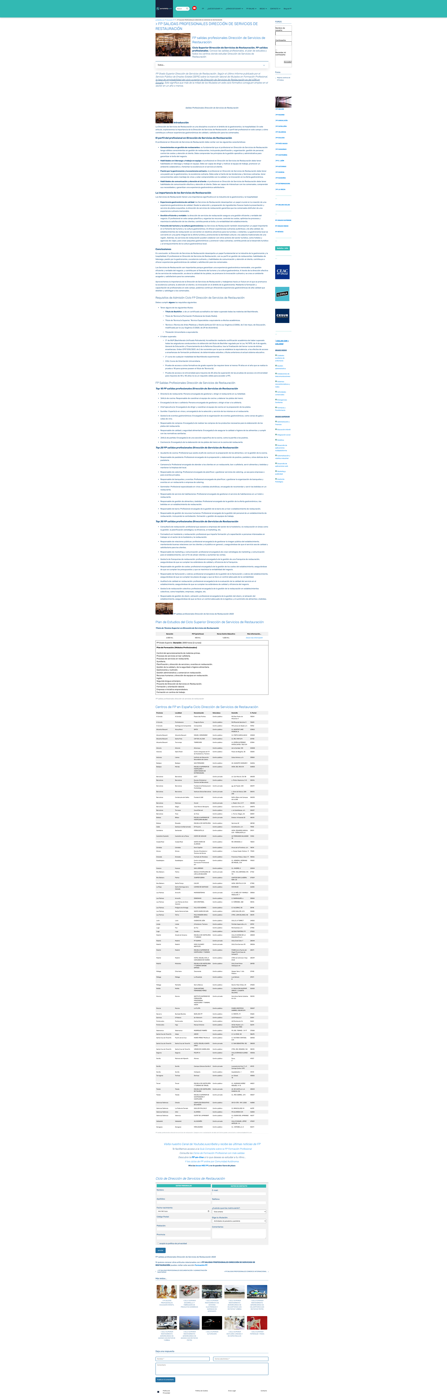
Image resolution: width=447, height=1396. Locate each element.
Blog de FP (287, 9)
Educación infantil (283, 430)
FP (203, 9)
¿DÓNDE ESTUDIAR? (233, 9)
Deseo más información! (254, 638)
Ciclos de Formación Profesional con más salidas (218, 1153)
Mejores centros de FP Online (283, 79)
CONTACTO (274, 9)
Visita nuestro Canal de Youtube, (184, 1144)
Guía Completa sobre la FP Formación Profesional (226, 1148)
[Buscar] (187, 8)
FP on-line (197, 1157)
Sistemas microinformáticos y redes (282, 384)
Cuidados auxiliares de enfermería (279, 358)
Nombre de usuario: (280, 29)
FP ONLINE (250, 9)
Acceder (287, 62)
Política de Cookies (201, 1391)
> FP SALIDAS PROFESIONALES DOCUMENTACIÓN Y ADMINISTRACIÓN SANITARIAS (182, 1271)
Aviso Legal (232, 1391)
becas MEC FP (202, 1165)
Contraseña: (280, 40)
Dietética (280, 440)
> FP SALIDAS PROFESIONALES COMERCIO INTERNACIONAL (245, 1271)
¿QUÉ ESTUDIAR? (213, 9)
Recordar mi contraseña (280, 53)
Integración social (283, 435)
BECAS (262, 9)
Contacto (264, 1391)
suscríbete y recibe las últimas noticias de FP (232, 1144)
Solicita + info (282, 248)
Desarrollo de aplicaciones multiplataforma (281, 448)
